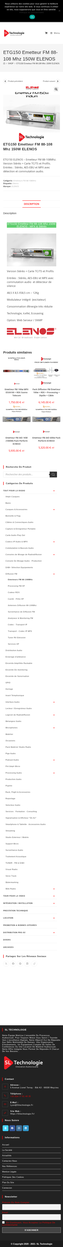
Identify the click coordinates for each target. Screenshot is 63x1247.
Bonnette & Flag (13, 516)
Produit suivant (49, 81)
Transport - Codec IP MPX (20, 631)
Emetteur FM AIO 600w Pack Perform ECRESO (46, 439)
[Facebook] (12, 1128)
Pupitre (9, 786)
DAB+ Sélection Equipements (19, 568)
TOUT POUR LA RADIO (14, 491)
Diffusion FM (11, 574)
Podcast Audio (12, 760)
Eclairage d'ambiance (16, 657)
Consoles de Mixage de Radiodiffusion (24, 555)
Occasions (10, 741)
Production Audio (14, 779)
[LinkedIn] (26, 1128)
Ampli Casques (13, 497)
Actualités (7, 1155)
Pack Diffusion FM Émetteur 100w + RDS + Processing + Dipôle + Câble (46, 392)
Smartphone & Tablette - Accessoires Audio (26, 824)
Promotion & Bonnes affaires (20, 925)
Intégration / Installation (18, 903)
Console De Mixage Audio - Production (24, 561)
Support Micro (12, 844)
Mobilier (9, 734)
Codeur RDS (14, 592)
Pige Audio (11, 754)
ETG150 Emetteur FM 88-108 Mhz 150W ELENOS (37, 63)
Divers (7, 940)
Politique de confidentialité (31, 12)
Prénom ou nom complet (15, 1202)
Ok (32, 17)
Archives (8, 947)
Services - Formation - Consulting (21, 812)
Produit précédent (15, 81)
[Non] (59, 10)
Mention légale (9, 1172)
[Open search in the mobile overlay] (30, 474)
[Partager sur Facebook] (13, 964)
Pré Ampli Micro (13, 766)
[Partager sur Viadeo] (34, 964)
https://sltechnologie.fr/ (22, 1114)
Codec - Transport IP (17, 625)
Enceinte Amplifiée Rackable (19, 663)
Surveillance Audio (14, 850)
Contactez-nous (9, 1161)
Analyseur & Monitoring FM (20, 618)
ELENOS (15, 186)
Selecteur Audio (13, 805)
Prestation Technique (15, 911)
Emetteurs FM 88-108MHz (24, 180)
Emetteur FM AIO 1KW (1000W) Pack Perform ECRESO (17, 440)
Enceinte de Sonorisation (17, 676)
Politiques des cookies (13, 1177)
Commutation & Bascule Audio (20, 548)
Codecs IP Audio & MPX (17, 542)
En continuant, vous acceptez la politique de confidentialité (28, 1223)
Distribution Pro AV (14, 933)
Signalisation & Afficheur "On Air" (21, 818)
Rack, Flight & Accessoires (18, 792)
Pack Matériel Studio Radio (18, 747)
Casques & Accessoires (16, 509)
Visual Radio (12, 869)
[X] (5, 1128)
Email (5, 1212)
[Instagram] (19, 1128)
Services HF (13, 644)
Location (8, 918)
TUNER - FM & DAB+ (15, 863)
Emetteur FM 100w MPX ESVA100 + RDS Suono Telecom (16, 392)
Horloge (9, 689)
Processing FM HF (16, 586)
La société (7, 1150)
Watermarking (12, 882)
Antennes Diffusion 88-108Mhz (22, 605)
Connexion (7, 1188)
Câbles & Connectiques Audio (19, 522)
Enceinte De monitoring (17, 670)
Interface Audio (13, 702)
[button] (56, 89)
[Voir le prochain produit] (58, 81)
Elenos (16, 183)
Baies (8, 503)
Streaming (10, 831)
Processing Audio (14, 773)
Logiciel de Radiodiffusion (18, 715)
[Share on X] (6, 964)
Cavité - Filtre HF (16, 599)
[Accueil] (4, 63)
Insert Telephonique (15, 695)
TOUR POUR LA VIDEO (14, 896)
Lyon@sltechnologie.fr (21, 1105)
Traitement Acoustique (16, 857)
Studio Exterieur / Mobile (17, 837)
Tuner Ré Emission (17, 638)
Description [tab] (31, 204)
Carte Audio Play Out (15, 535)
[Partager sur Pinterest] (20, 964)
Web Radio (11, 889)
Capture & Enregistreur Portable (21, 529)
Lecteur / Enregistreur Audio (19, 708)
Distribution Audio (14, 650)
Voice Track (11, 876)
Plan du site (8, 1182)
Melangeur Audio (13, 721)
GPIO (8, 683)
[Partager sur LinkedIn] (27, 964)
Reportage (10, 799)
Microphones (12, 728)
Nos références (9, 1166)
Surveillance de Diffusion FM (21, 612)
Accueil (5, 1145)
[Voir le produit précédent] (5, 81)
